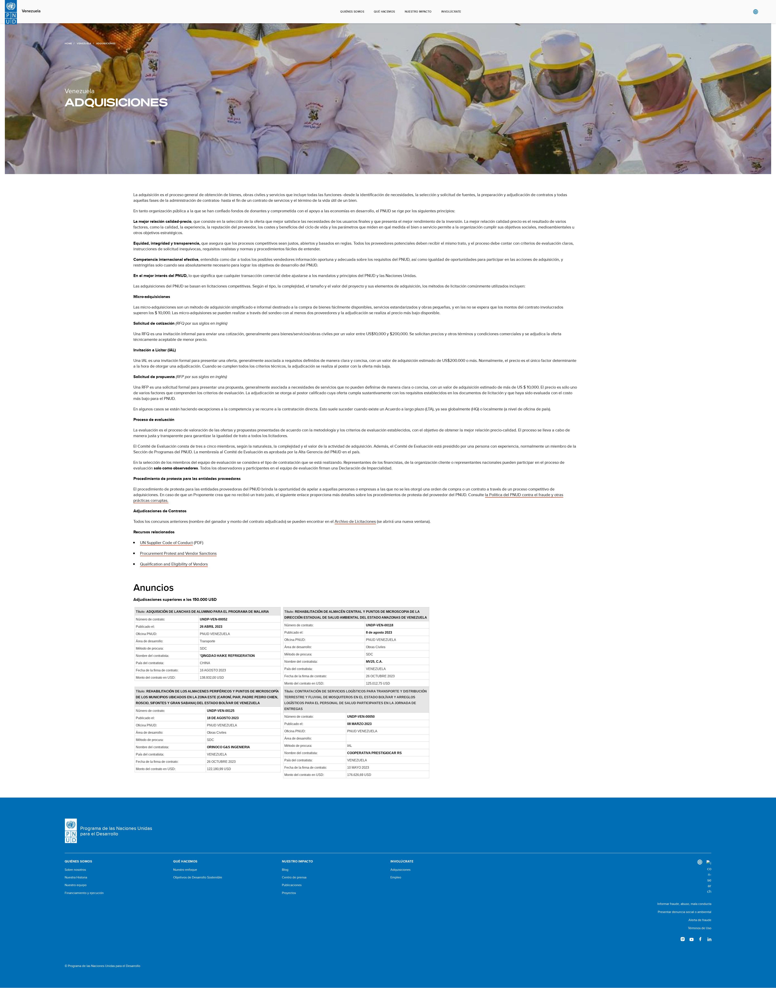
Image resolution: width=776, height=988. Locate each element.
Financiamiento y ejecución (84, 893)
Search (763, 11)
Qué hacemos (384, 12)
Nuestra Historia (76, 877)
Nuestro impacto (418, 12)
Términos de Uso (699, 928)
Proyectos (289, 893)
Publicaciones (292, 885)
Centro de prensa (294, 877)
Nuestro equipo (75, 885)
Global (755, 11)
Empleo (395, 877)
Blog (285, 870)
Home (68, 43)
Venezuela (31, 11)
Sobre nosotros (75, 870)
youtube (692, 939)
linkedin (709, 939)
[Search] (708, 877)
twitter (674, 939)
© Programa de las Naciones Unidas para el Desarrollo (102, 966)
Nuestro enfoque (185, 870)
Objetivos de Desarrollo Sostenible (197, 877)
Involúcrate (451, 12)
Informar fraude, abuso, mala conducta (684, 903)
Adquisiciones (400, 870)
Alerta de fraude (699, 920)
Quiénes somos (352, 12)
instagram (683, 939)
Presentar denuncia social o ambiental (684, 912)
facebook (700, 939)
